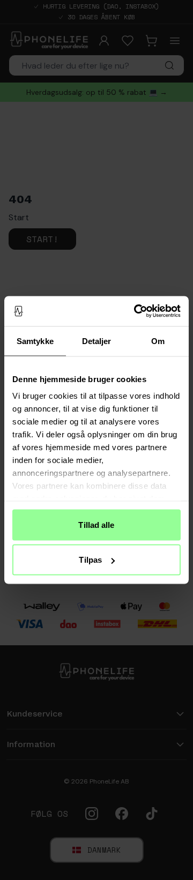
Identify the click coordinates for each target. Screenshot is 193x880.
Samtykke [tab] (35, 340)
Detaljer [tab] (97, 340)
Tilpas (90, 559)
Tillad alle (96, 524)
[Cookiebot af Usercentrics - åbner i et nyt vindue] (136, 311)
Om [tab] (158, 340)
